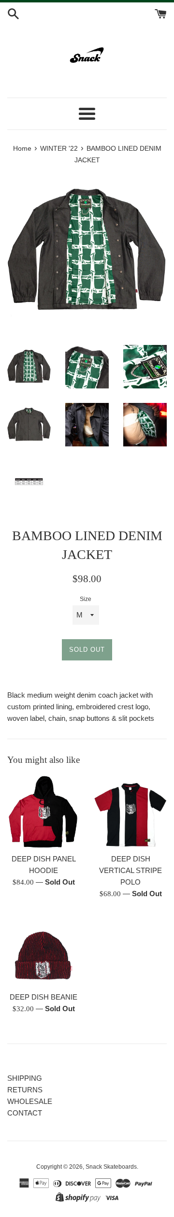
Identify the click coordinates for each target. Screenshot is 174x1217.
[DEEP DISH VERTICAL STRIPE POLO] (130, 812)
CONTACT (24, 1113)
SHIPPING (24, 1078)
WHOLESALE (29, 1101)
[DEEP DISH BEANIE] (43, 950)
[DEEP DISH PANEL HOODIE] (43, 812)
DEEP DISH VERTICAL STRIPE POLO (130, 870)
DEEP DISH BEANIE (43, 997)
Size (85, 599)
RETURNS (25, 1090)
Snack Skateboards (111, 1166)
